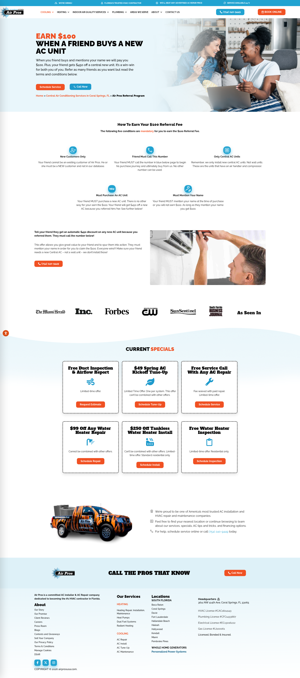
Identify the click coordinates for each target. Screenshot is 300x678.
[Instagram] (54, 663)
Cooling (46, 12)
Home (39, 95)
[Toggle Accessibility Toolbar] (5, 333)
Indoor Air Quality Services (89, 12)
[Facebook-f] (37, 663)
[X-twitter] (45, 663)
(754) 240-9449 (218, 531)
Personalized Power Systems (169, 651)
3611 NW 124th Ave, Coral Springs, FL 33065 (223, 602)
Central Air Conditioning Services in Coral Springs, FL (78, 95)
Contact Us (172, 12)
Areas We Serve (139, 12)
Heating (61, 12)
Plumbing (118, 12)
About (155, 12)
